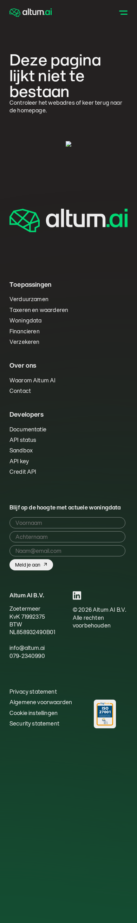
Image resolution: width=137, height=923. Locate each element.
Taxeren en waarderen (38, 310)
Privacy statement (33, 691)
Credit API (23, 471)
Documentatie (27, 429)
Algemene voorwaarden (40, 702)
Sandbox (21, 450)
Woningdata (25, 320)
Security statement (34, 723)
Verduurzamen (28, 299)
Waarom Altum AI (32, 380)
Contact (20, 391)
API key (19, 461)
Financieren (24, 331)
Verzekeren (24, 342)
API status (23, 440)
